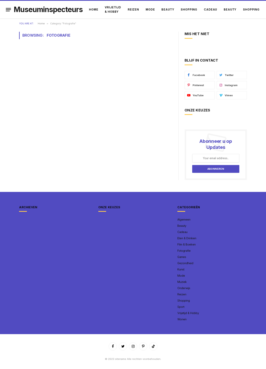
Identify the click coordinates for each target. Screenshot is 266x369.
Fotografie (184, 250)
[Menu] (8, 9)
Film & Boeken (186, 244)
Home (93, 9)
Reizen (133, 9)
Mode (150, 9)
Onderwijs (183, 288)
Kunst (180, 269)
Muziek (182, 281)
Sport (180, 306)
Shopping (189, 9)
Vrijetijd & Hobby (113, 9)
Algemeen (183, 219)
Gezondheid (185, 263)
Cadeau (210, 9)
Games (181, 257)
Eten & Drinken (186, 238)
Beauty (167, 9)
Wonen (182, 319)
